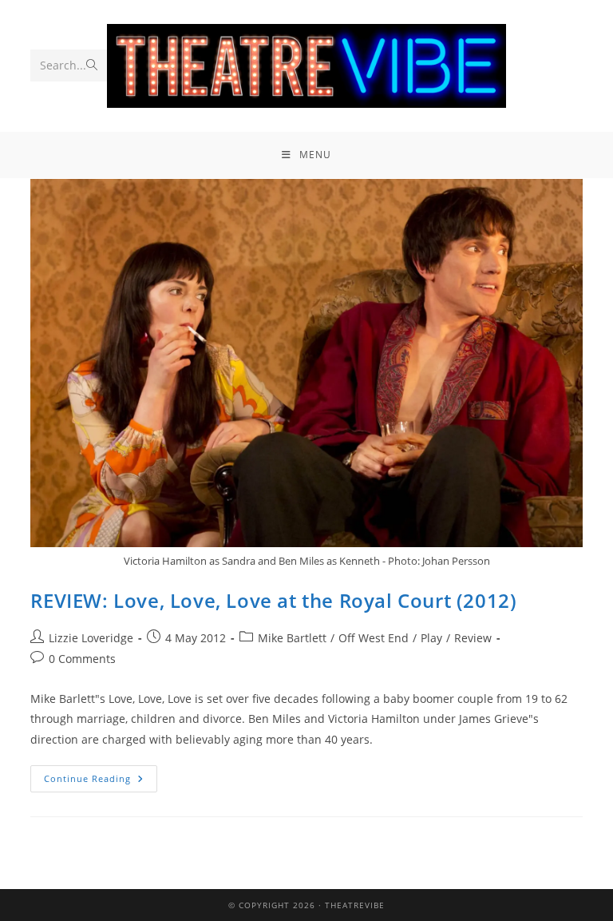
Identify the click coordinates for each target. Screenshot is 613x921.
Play (431, 637)
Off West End (373, 637)
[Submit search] (92, 65)
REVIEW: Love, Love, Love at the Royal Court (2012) (273, 600)
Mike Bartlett (292, 637)
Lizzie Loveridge (91, 637)
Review (473, 637)
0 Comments (82, 658)
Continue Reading (100, 774)
